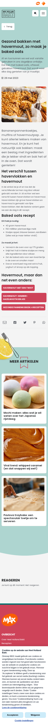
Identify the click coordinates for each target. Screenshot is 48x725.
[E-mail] (5, 322)
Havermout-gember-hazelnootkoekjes (15, 298)
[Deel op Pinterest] (34, 322)
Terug (9, 26)
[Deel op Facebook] (15, 322)
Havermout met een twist (18, 287)
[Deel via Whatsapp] (43, 322)
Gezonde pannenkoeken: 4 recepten (23, 307)
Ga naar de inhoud (24, 2)
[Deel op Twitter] (24, 322)
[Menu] (43, 13)
